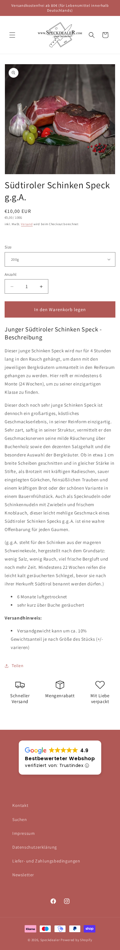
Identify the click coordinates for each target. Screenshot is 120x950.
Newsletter (23, 875)
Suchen (19, 819)
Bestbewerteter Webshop (60, 758)
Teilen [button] (18, 665)
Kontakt (20, 805)
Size (8, 247)
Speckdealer (50, 940)
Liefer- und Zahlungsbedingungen (46, 861)
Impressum (23, 833)
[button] (12, 35)
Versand (27, 224)
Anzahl (10, 274)
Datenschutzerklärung (34, 847)
